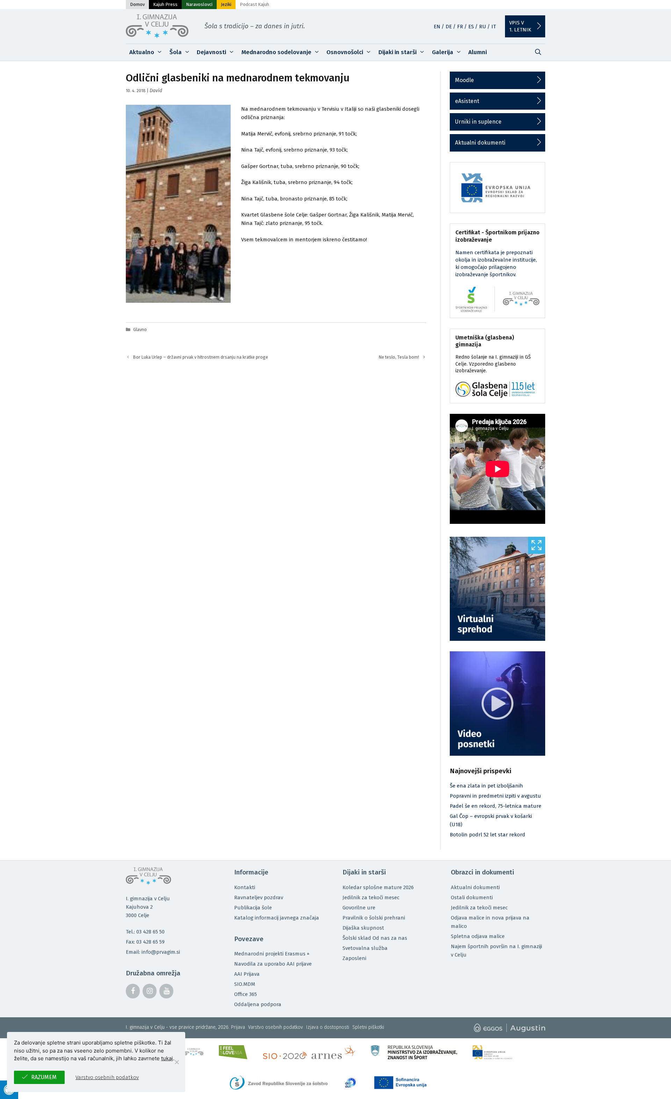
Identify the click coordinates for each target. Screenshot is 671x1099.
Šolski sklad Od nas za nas (374, 938)
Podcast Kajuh (254, 4)
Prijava (238, 1027)
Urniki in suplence (478, 121)
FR (460, 26)
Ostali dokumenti (472, 897)
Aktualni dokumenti (480, 142)
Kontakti (244, 887)
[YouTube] (166, 991)
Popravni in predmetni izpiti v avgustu (495, 796)
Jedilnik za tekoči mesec (370, 897)
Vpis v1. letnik (520, 26)
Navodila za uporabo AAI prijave (273, 964)
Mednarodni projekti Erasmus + (272, 954)
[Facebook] (133, 991)
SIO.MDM (244, 984)
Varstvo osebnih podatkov (275, 1027)
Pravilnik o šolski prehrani (373, 918)
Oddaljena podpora (257, 1004)
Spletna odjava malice (478, 936)
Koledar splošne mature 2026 (378, 887)
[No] (176, 1061)
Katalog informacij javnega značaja (276, 918)
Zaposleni (354, 958)
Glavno (140, 329)
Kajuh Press (165, 4)
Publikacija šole (253, 907)
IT (493, 26)
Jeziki (226, 4)
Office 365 (245, 994)
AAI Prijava (247, 974)
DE (449, 26)
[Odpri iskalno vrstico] (538, 52)
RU (482, 26)
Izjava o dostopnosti (327, 1027)
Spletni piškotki (368, 1027)
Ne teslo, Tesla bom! (399, 357)
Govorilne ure (358, 907)
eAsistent (467, 101)
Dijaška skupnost (363, 928)
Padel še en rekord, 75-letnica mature (495, 806)
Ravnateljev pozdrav (258, 897)
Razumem (44, 1077)
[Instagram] (150, 991)
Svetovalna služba (365, 948)
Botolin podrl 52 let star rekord (487, 834)
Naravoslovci (199, 4)
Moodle (464, 80)
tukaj (167, 1058)
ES (471, 26)
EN (437, 26)
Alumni (477, 52)
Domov (137, 4)
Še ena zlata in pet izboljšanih (486, 786)
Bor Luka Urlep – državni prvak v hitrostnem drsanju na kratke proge (200, 357)
